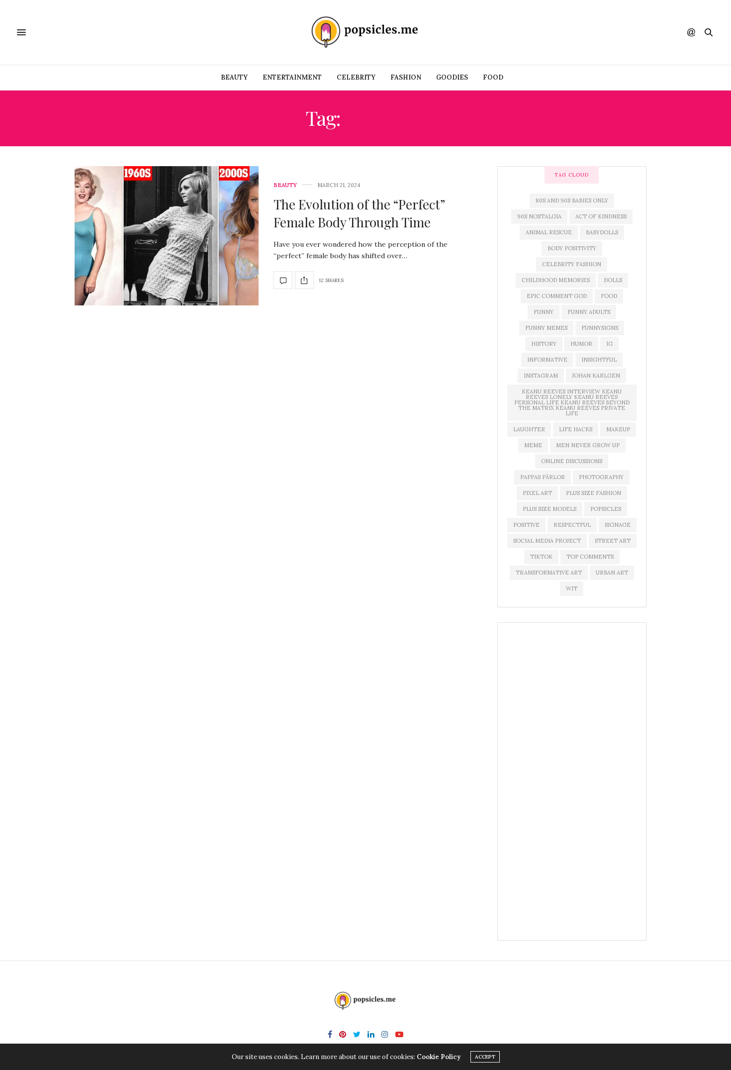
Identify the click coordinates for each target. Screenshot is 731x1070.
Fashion (405, 77)
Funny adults (588, 311)
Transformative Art (549, 572)
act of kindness (601, 216)
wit (571, 588)
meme (533, 445)
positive (526, 524)
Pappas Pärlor (542, 477)
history (543, 343)
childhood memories (556, 280)
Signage (618, 524)
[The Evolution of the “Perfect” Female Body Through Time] (167, 235)
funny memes (546, 327)
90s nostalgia (539, 216)
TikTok (541, 556)
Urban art (612, 572)
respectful (572, 524)
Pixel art (537, 492)
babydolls (602, 232)
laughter (529, 429)
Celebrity (356, 77)
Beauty (234, 77)
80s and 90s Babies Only (572, 200)
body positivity (572, 248)
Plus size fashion (593, 492)
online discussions (571, 461)
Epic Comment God (557, 295)
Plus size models (549, 508)
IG (609, 343)
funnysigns (599, 327)
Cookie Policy (438, 1057)
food (609, 295)
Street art (613, 540)
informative (547, 359)
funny (543, 311)
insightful (599, 359)
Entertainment (292, 77)
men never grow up (588, 445)
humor (581, 343)
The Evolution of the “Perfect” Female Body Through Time (359, 213)
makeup (618, 429)
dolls (613, 280)
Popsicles (605, 508)
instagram (541, 375)
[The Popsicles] (365, 32)
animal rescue (549, 232)
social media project (547, 540)
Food (493, 77)
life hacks (575, 429)
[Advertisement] (572, 781)
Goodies (452, 77)
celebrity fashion (571, 264)
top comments (590, 556)
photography (601, 477)
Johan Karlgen (596, 375)
